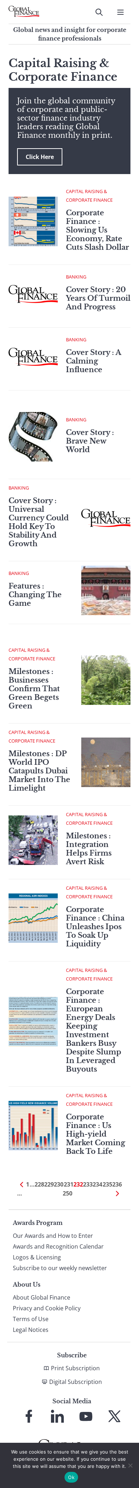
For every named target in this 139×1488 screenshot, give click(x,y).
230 (58, 1184)
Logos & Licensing (37, 1257)
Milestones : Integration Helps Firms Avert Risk (89, 849)
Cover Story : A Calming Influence (93, 361)
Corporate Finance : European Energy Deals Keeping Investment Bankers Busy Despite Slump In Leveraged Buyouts (93, 1030)
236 (117, 1184)
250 (67, 1193)
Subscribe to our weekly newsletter (60, 1268)
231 (68, 1184)
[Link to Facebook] (28, 1416)
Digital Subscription (75, 1382)
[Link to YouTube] (85, 1416)
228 (39, 1184)
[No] (130, 1465)
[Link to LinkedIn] (57, 1416)
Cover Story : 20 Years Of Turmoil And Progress (98, 298)
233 (88, 1184)
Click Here (40, 157)
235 (107, 1184)
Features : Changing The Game (35, 595)
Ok (71, 1477)
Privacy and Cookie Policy (47, 1308)
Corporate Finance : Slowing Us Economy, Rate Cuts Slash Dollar (97, 230)
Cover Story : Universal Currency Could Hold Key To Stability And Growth (39, 522)
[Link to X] (114, 1416)
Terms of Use (30, 1319)
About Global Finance (41, 1297)
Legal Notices (30, 1330)
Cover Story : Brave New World (90, 441)
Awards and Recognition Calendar (58, 1246)
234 (97, 1184)
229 (49, 1184)
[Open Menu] (120, 12)
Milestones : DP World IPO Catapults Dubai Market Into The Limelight (39, 770)
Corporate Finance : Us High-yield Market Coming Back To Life (95, 1134)
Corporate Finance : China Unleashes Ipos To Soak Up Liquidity (95, 926)
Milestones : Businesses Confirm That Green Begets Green (34, 688)
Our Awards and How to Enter (53, 1236)
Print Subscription (75, 1368)
